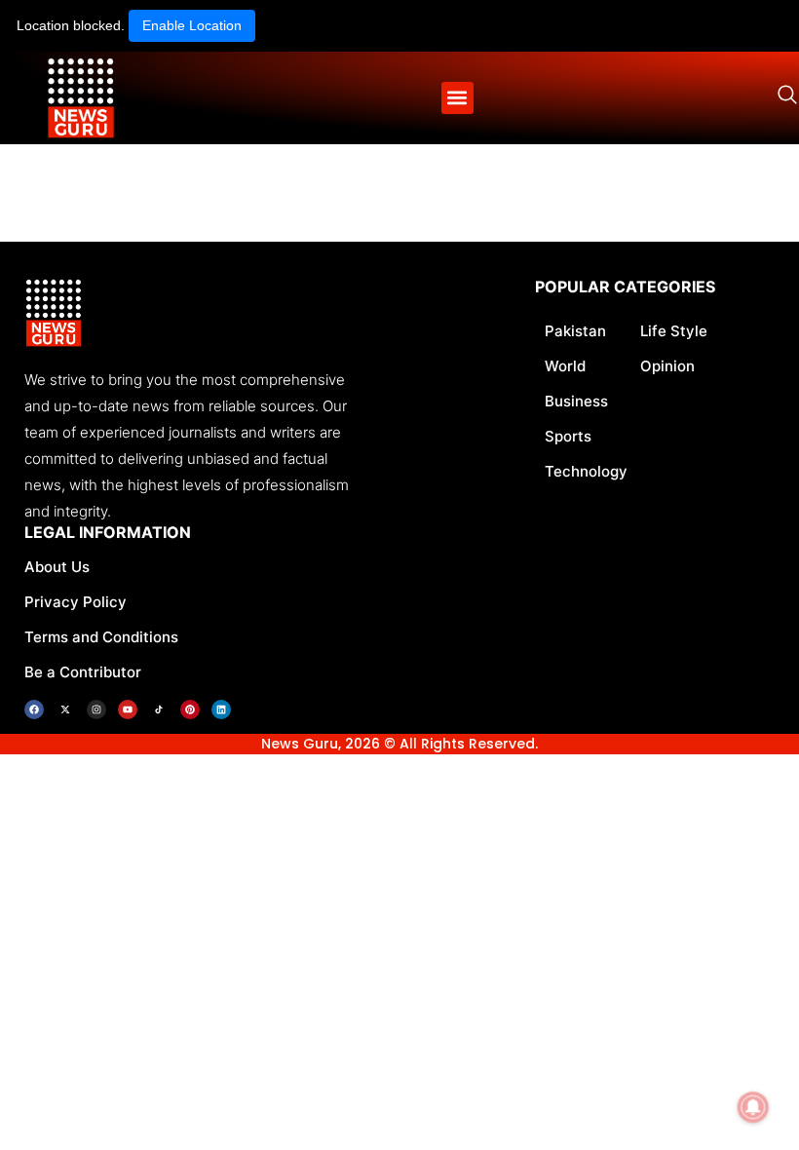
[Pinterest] (190, 709)
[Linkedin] (221, 709)
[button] (457, 98)
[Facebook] (34, 709)
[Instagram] (96, 709)
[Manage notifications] (753, 1107)
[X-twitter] (65, 709)
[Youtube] (127, 709)
